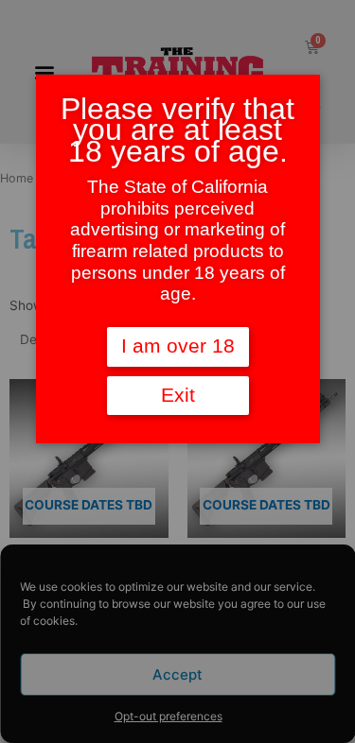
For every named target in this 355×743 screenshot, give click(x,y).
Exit (178, 395)
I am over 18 (178, 346)
